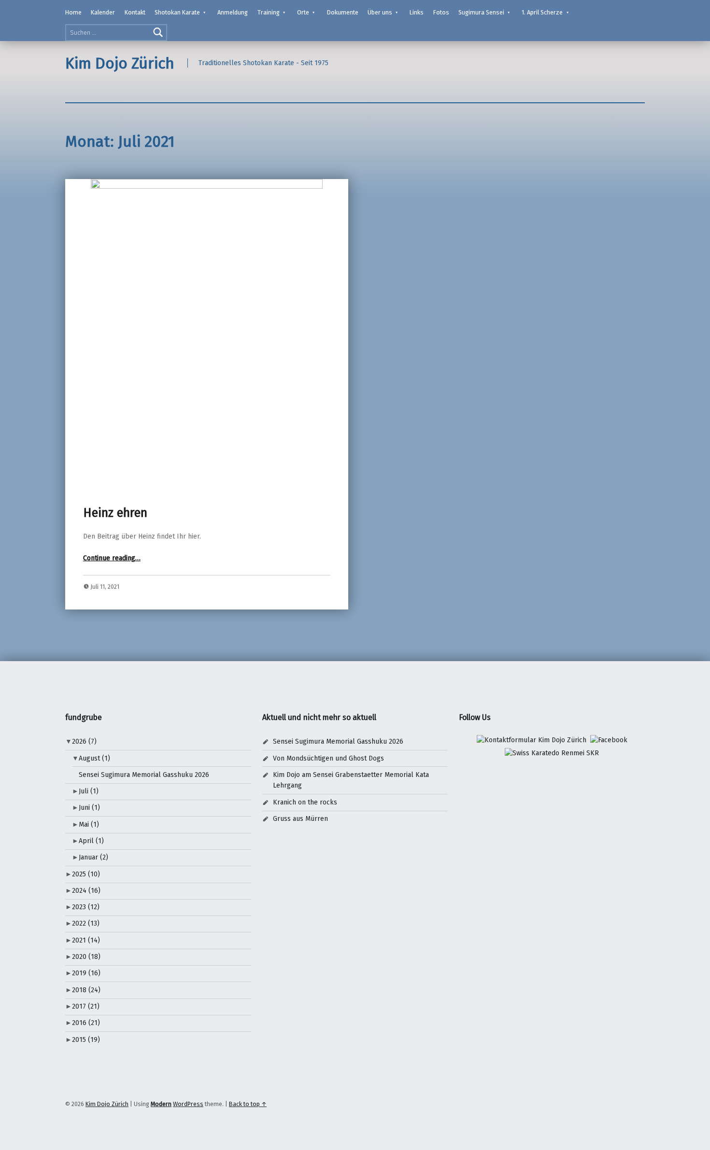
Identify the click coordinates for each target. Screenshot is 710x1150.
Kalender (103, 12)
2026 (84, 741)
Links (417, 12)
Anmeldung (232, 12)
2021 (86, 940)
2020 (86, 957)
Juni (89, 808)
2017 (85, 1006)
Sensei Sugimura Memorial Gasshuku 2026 (144, 775)
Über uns (380, 12)
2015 (86, 1040)
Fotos (441, 12)
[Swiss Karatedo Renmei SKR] (552, 753)
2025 (86, 874)
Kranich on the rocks (305, 802)
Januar (93, 857)
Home (73, 12)
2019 (86, 973)
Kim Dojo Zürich (119, 63)
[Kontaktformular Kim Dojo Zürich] (531, 740)
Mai (89, 824)
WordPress (188, 1104)
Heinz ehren (115, 512)
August (94, 758)
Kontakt (135, 12)
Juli (89, 791)
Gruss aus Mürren (300, 819)
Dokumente (342, 12)
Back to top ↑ (248, 1104)
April (91, 841)
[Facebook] (608, 740)
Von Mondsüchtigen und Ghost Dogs (328, 758)
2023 (85, 907)
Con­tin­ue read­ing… (112, 558)
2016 (86, 1023)
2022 (85, 923)
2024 (86, 891)
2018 (86, 990)
